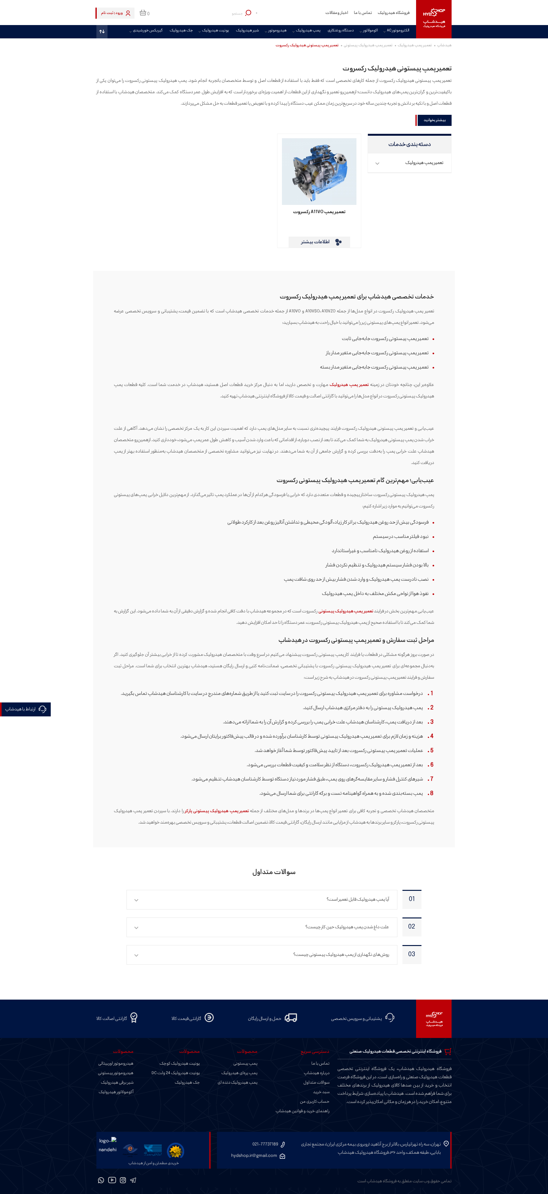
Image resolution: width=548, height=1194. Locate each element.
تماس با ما (363, 13)
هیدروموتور (277, 30)
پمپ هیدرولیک (308, 30)
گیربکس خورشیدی (148, 30)
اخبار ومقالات (336, 13)
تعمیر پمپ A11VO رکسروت (319, 212)
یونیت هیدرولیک (215, 30)
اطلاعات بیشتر (315, 242)
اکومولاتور (370, 30)
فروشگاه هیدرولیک (394, 13)
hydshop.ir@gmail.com (254, 1156)
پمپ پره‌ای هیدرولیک (239, 1073)
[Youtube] (112, 1181)
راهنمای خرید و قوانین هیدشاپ (302, 1111)
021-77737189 (265, 1144)
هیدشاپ (444, 45)
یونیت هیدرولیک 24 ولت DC (176, 1073)
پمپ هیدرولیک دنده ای (238, 1082)
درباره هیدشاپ (316, 1073)
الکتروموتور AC (398, 30)
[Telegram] (133, 1181)
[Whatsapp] (101, 1181)
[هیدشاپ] (434, 19)
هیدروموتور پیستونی (116, 1073)
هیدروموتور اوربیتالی (116, 1063)
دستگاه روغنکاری (341, 30)
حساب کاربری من (314, 1101)
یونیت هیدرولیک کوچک (180, 1063)
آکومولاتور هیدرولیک (116, 1092)
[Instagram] (123, 1181)
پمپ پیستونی (245, 1063)
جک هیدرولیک (181, 30)
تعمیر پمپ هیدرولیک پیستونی (368, 45)
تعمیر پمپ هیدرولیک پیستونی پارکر (217, 811)
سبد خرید (321, 1092)
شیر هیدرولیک (247, 30)
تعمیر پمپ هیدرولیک (415, 45)
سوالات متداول (316, 1082)
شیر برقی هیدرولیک (117, 1082)
